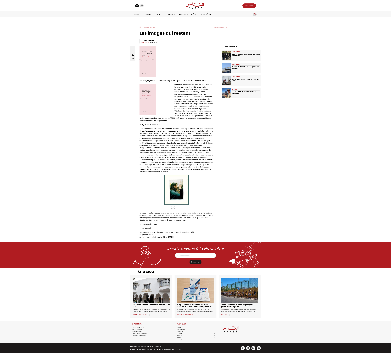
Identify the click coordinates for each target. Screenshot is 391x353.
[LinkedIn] (132, 55)
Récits (137, 14)
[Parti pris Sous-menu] (188, 14)
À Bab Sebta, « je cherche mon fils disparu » (244, 92)
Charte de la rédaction (139, 334)
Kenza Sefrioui (148, 40)
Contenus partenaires (139, 336)
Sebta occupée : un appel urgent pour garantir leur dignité (237, 306)
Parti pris (182, 14)
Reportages (148, 14)
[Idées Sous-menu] (197, 14)
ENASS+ (170, 14)
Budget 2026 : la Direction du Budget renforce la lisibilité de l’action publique (194, 306)
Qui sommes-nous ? (139, 327)
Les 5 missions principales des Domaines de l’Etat (151, 306)
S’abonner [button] (249, 5)
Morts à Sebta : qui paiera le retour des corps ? (245, 80)
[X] (132, 51)
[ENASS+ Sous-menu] (174, 14)
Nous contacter (137, 329)
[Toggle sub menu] (214, 334)
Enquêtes (160, 14)
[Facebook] (132, 48)
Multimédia (205, 14)
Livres (147, 42)
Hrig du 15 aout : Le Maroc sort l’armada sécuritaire (246, 55)
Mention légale (137, 332)
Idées (193, 14)
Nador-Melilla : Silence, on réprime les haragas (245, 67)
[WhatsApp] (132, 58)
